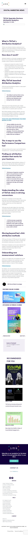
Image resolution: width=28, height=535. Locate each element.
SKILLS (14, 497)
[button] (25, 4)
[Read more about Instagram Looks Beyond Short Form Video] (14, 374)
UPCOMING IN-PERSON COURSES (12, 305)
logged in (14, 344)
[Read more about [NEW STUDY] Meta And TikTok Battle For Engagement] (14, 418)
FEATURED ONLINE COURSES (11, 289)
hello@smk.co (15, 471)
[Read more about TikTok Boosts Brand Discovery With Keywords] (14, 394)
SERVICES (14, 480)
